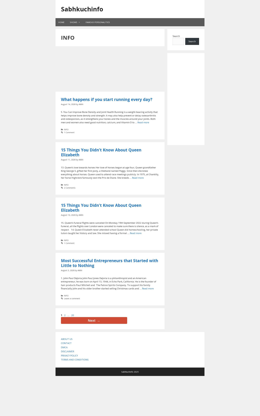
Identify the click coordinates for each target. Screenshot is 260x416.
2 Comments (69, 187)
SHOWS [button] (73, 22)
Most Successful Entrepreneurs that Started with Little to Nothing (109, 263)
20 (73, 315)
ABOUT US (66, 339)
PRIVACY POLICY (69, 355)
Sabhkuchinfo (82, 9)
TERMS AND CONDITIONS (75, 359)
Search (176, 36)
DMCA (64, 347)
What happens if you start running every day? (106, 99)
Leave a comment (72, 298)
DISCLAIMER (67, 351)
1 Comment (69, 132)
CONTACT (66, 343)
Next (94, 320)
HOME (61, 22)
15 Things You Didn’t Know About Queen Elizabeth (101, 152)
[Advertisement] (106, 69)
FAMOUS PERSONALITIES (98, 22)
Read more (143, 122)
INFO (66, 129)
